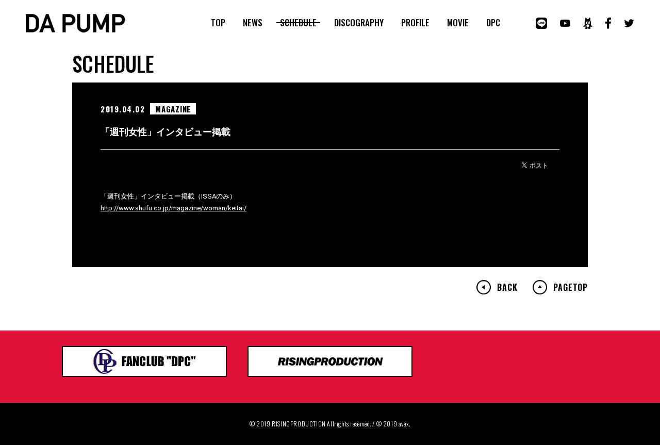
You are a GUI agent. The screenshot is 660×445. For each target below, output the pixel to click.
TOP (218, 22)
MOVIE (458, 22)
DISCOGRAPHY (359, 22)
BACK (507, 287)
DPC (493, 22)
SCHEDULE (298, 22)
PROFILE (415, 22)
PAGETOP (570, 287)
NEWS (252, 22)
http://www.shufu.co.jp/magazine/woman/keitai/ (173, 208)
